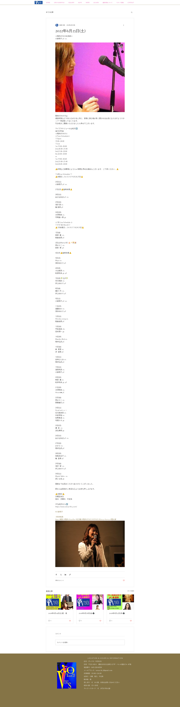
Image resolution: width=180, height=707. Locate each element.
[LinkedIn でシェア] (65, 574)
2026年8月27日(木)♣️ (117, 613)
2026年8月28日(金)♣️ (87, 613)
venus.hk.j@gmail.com (104, 670)
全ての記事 (49, 12)
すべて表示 (131, 591)
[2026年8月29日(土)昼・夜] (59, 602)
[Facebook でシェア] (56, 574)
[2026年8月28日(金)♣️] (90, 602)
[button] (132, 12)
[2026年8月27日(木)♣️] (120, 602)
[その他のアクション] (123, 25)
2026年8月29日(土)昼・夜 (57, 613)
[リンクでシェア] (70, 574)
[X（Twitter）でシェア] (61, 574)
